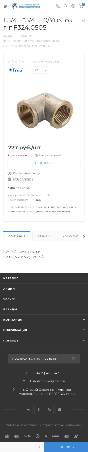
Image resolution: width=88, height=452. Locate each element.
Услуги (9, 299)
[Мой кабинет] (73, 6)
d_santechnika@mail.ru (47, 381)
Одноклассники (38, 409)
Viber (49, 409)
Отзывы (43, 236)
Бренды (10, 309)
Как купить (72, 236)
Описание (16, 236)
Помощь (11, 340)
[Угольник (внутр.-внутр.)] (44, 109)
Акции (9, 288)
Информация (15, 330)
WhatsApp (59, 409)
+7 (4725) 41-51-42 (45, 373)
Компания (12, 319)
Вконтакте (28, 409)
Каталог (10, 278)
